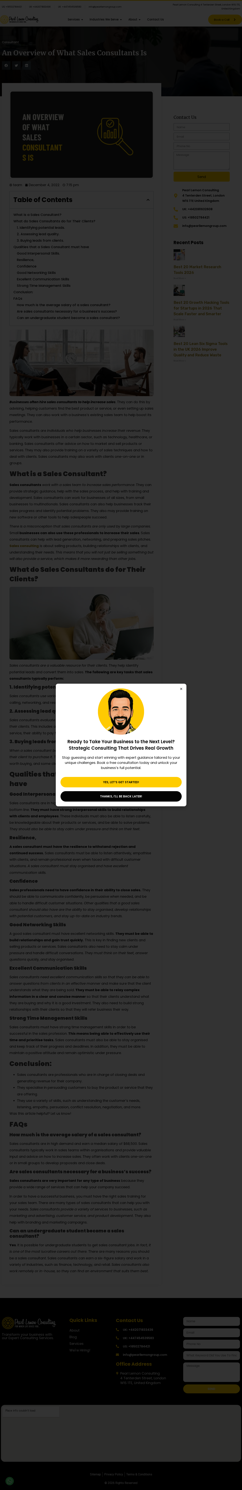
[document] (121, 745)
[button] (181, 688)
